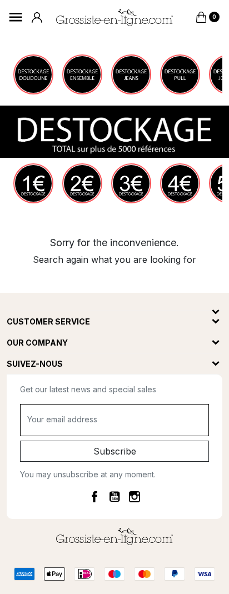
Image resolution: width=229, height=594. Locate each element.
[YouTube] (114, 496)
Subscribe (114, 451)
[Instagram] (134, 496)
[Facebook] (94, 496)
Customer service (48, 321)
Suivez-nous (35, 363)
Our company (37, 342)
